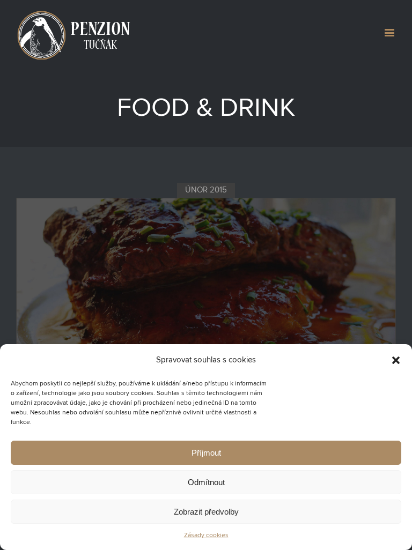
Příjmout (206, 452)
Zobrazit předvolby (206, 511)
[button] (396, 360)
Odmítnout (206, 482)
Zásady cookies (206, 535)
